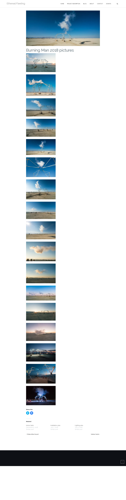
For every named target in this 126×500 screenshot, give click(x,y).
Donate (108, 3)
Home (62, 3)
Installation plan (55, 425)
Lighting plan (79, 425)
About (92, 3)
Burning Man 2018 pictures (50, 50)
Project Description (73, 3)
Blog (84, 3)
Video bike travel (32, 434)
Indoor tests (30, 425)
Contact (100, 3)
